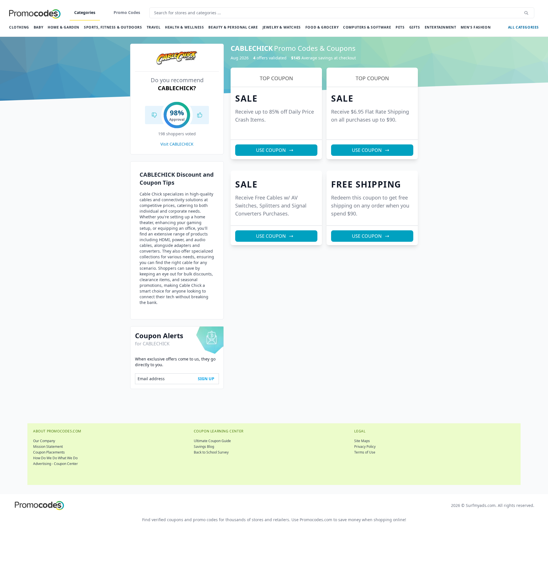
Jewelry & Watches (282, 27)
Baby (38, 27)
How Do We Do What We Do (55, 458)
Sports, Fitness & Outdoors (113, 27)
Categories (84, 12)
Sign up (206, 378)
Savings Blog (204, 446)
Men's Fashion (476, 27)
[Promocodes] (35, 13)
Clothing (19, 27)
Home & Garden (63, 27)
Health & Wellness (184, 27)
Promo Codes (127, 12)
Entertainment (440, 27)
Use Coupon (271, 150)
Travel (154, 27)
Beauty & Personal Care (233, 27)
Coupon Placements (49, 452)
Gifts (414, 27)
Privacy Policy (365, 446)
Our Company (44, 440)
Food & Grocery (322, 27)
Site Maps (362, 440)
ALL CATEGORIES (523, 27)
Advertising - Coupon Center (55, 463)
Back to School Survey (211, 452)
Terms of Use (364, 452)
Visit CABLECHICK (177, 144)
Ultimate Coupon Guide (212, 440)
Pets (400, 27)
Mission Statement (48, 446)
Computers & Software (367, 27)
